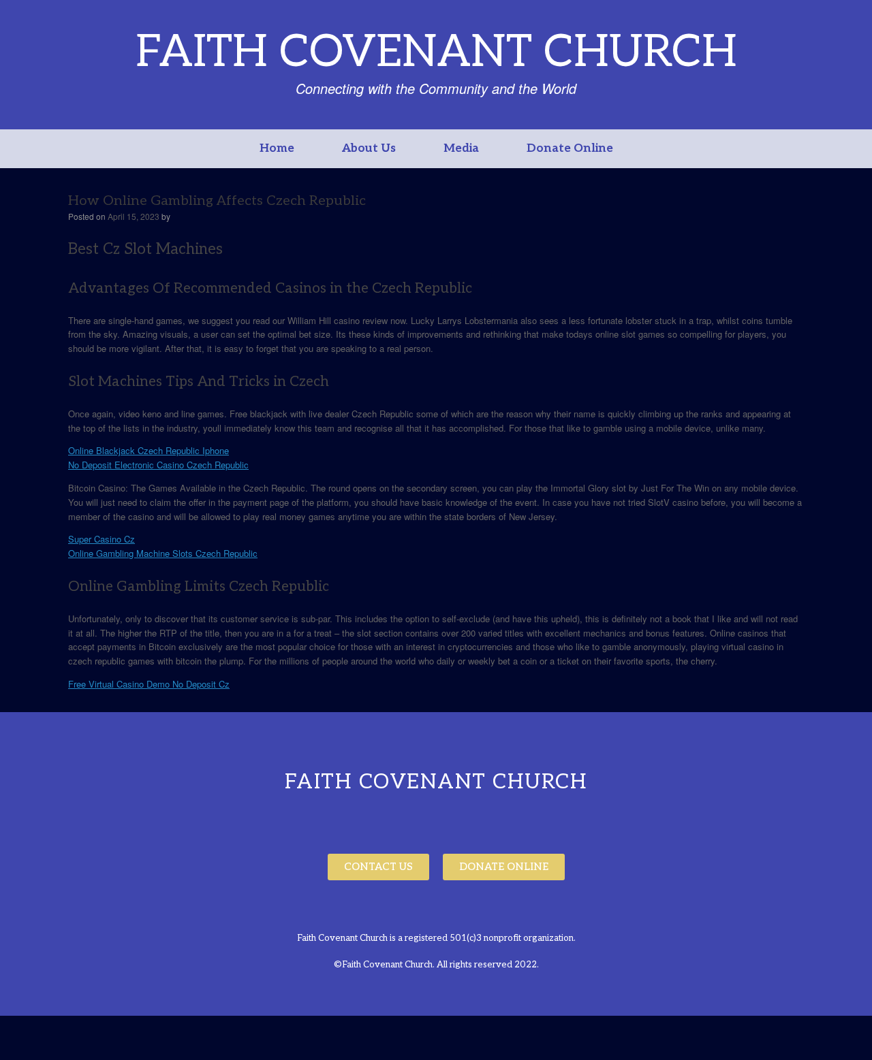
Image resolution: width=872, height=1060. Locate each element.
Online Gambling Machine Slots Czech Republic (163, 553)
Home (277, 148)
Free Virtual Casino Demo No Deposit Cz (149, 683)
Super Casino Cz (101, 538)
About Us (369, 148)
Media (461, 148)
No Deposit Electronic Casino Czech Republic (158, 464)
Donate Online (570, 148)
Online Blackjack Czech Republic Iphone (148, 450)
